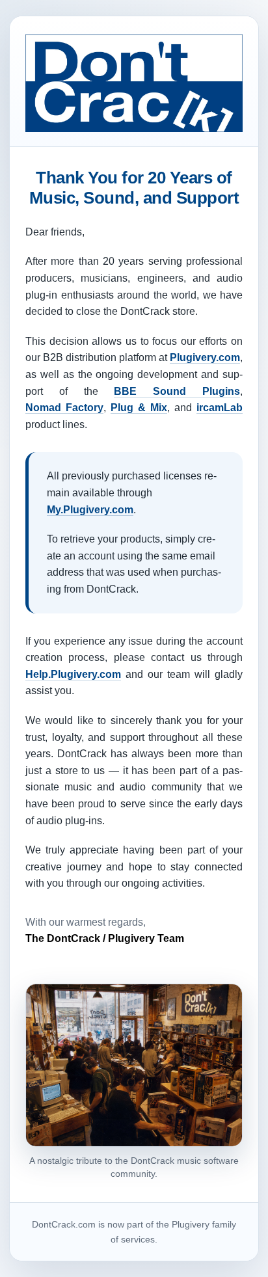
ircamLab (219, 407)
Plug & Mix (139, 407)
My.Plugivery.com (90, 509)
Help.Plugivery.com (73, 674)
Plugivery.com (205, 357)
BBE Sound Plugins (177, 391)
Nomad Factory (64, 407)
